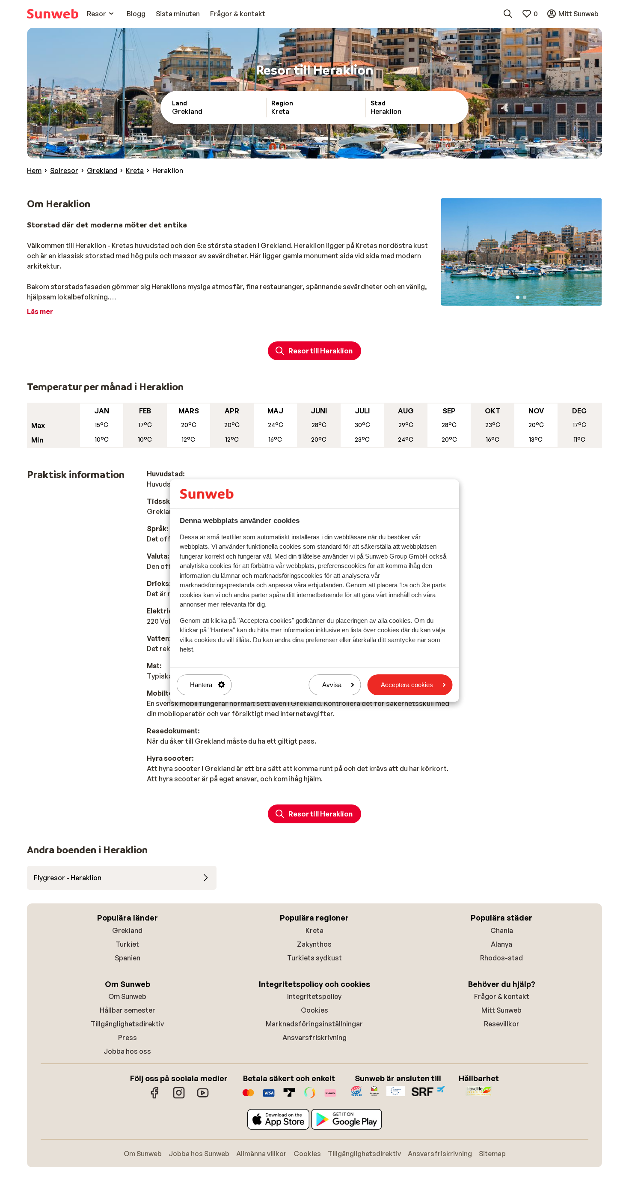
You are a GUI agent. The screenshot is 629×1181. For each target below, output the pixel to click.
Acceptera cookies (407, 684)
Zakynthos (314, 944)
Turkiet (127, 944)
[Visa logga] (269, 1097)
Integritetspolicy (314, 996)
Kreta (314, 930)
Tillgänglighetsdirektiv (127, 1024)
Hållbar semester (127, 1010)
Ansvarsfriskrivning (314, 1037)
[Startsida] (52, 14)
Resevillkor (501, 1024)
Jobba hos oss (127, 1051)
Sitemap (492, 1153)
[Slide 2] (524, 297)
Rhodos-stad (501, 958)
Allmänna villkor (261, 1153)
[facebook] (155, 1097)
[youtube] (203, 1097)
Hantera (201, 684)
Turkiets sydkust (314, 958)
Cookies (314, 1010)
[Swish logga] (310, 1097)
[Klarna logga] (330, 1097)
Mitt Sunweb (501, 1010)
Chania (501, 930)
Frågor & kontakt (501, 996)
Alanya (501, 944)
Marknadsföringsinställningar (314, 1024)
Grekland (127, 930)
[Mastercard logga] (248, 1097)
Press (127, 1037)
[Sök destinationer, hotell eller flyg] (507, 13)
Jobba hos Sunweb (199, 1153)
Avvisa (331, 684)
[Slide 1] (517, 297)
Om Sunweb (127, 996)
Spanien (127, 958)
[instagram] (179, 1097)
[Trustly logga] (289, 1097)
